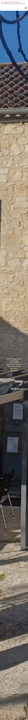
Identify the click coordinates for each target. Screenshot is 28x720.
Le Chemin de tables (11, 2)
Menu (25, 8)
